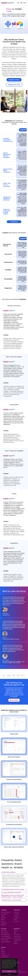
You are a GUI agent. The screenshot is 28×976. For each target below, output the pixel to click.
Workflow (3, 924)
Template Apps (17, 940)
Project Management (5, 941)
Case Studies (17, 934)
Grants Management (5, 936)
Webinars (16, 943)
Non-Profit (16, 921)
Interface (3, 915)
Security (3, 921)
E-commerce (4, 914)
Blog (15, 932)
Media (15, 919)
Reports (3, 919)
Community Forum (5, 955)
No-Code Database (5, 912)
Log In (24, 2)
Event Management (5, 934)
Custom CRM (4, 930)
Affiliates (16, 930)
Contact (3, 953)
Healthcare (16, 912)
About (2, 949)
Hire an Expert (17, 936)
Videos (15, 941)
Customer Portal (4, 932)
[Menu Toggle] (18, 2)
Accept (9, 971)
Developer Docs (4, 956)
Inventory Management (6, 938)
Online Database (4, 940)
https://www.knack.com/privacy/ (8, 968)
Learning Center (17, 938)
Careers (3, 951)
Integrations (3, 917)
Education (16, 915)
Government (17, 917)
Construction (17, 914)
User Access (4, 923)
